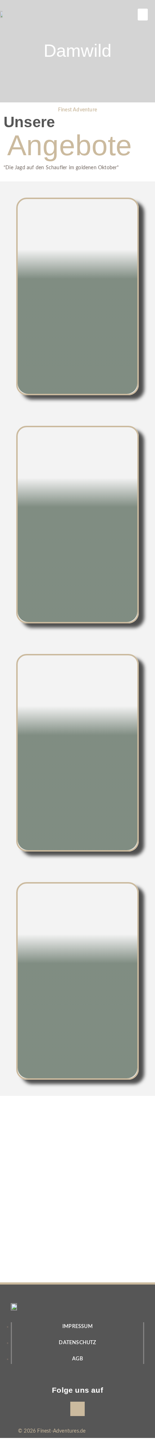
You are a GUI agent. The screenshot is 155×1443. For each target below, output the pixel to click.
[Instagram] (77, 1409)
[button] (143, 14)
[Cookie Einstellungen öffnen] (13, 1434)
